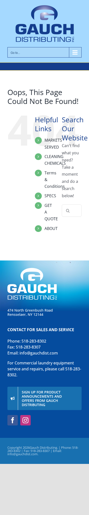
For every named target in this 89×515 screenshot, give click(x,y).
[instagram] (25, 420)
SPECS (50, 195)
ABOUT (51, 228)
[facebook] (12, 420)
